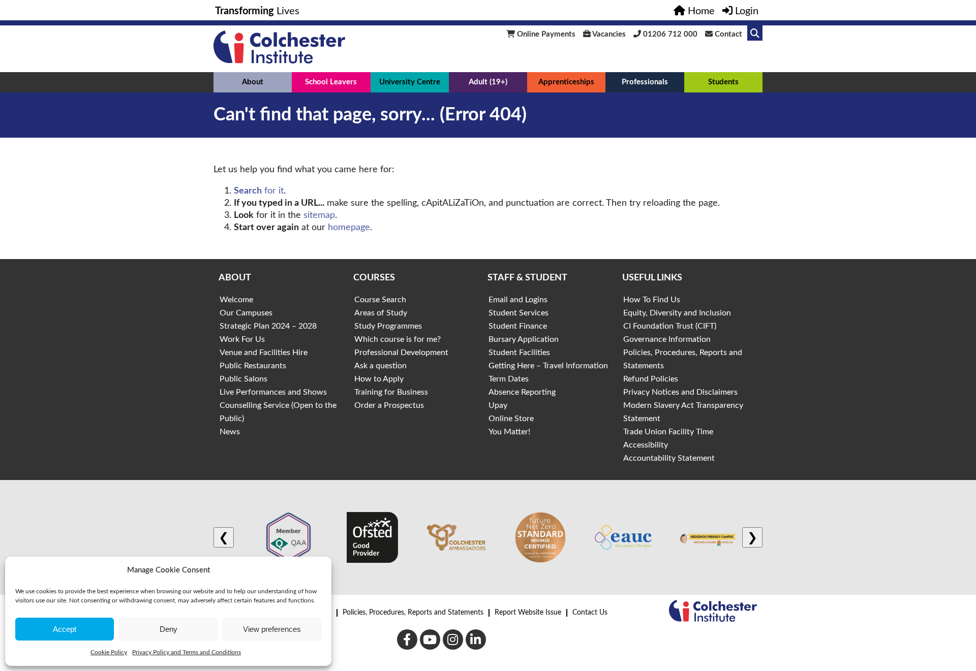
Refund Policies (650, 379)
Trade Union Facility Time (668, 432)
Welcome (236, 300)
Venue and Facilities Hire (264, 352)
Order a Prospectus (389, 405)
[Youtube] (430, 639)
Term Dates (509, 379)
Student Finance (518, 326)
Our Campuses (246, 313)
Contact (727, 34)
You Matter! (509, 432)
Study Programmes (388, 326)
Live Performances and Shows (273, 392)
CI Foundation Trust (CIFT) (669, 326)
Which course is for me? (397, 339)
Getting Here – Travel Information (548, 366)
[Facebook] (407, 639)
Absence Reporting (522, 392)
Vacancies (608, 34)
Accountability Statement (669, 458)
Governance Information (667, 339)
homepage (349, 227)
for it (259, 191)
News (230, 432)
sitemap (319, 215)
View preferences (272, 629)
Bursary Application (524, 339)
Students (723, 82)
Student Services (518, 313)
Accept (64, 629)
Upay (498, 405)
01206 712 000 (669, 34)
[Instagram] (453, 639)
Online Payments (545, 34)
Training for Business (391, 392)
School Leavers (331, 82)
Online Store (511, 418)
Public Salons (243, 379)
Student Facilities (519, 352)
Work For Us (242, 339)
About (252, 82)
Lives (257, 11)
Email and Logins (518, 300)
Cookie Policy (108, 652)
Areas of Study (380, 313)
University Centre (409, 82)
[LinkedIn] (476, 639)
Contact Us (589, 612)
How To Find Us (651, 300)
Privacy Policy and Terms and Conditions (186, 652)
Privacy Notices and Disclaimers (680, 392)
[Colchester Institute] (279, 61)
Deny (168, 629)
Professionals (645, 82)
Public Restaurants (253, 366)
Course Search (380, 300)
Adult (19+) (488, 82)
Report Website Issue (528, 612)
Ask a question (380, 366)
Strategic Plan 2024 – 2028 (268, 326)
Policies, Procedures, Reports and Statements (413, 612)
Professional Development (401, 352)
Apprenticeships (566, 82)
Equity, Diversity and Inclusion (677, 313)
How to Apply (379, 379)
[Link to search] (754, 33)
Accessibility (645, 445)
